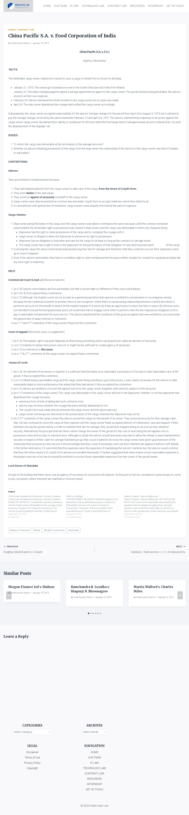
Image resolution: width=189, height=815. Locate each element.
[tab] (88, 613)
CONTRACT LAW (117, 5)
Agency (12, 30)
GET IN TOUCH (175, 5)
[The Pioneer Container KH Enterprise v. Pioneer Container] (37, 507)
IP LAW (74, 5)
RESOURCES (137, 5)
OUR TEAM (60, 5)
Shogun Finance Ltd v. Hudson (31, 587)
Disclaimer (32, 752)
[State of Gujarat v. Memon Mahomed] (153, 507)
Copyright (32, 768)
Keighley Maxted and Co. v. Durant (23, 549)
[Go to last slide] (9, 595)
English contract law (54, 530)
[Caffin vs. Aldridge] (95, 507)
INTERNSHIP (155, 5)
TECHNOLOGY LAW (93, 5)
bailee (37, 530)
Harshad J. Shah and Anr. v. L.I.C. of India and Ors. (158, 549)
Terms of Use (32, 757)
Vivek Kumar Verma (20, 43)
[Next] (180, 595)
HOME (47, 5)
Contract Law (26, 30)
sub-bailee (73, 530)
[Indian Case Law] (18, 6)
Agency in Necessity (20, 530)
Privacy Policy (32, 762)
